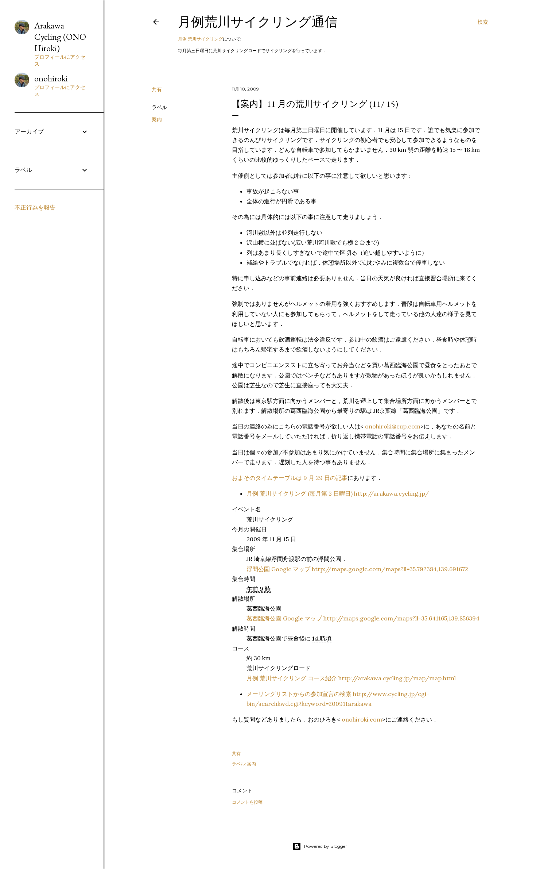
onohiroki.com (362, 719)
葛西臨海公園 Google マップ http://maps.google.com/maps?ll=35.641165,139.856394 (362, 618)
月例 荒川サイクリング (200, 39)
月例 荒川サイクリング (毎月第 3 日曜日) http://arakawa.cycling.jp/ (337, 493)
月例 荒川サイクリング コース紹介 (351, 678)
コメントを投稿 (247, 802)
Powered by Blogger (325, 846)
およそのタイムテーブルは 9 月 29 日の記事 (289, 477)
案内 (157, 119)
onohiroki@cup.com (392, 426)
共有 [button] (157, 89)
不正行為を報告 (35, 207)
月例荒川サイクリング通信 (258, 21)
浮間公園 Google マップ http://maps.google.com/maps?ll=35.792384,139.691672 (357, 569)
